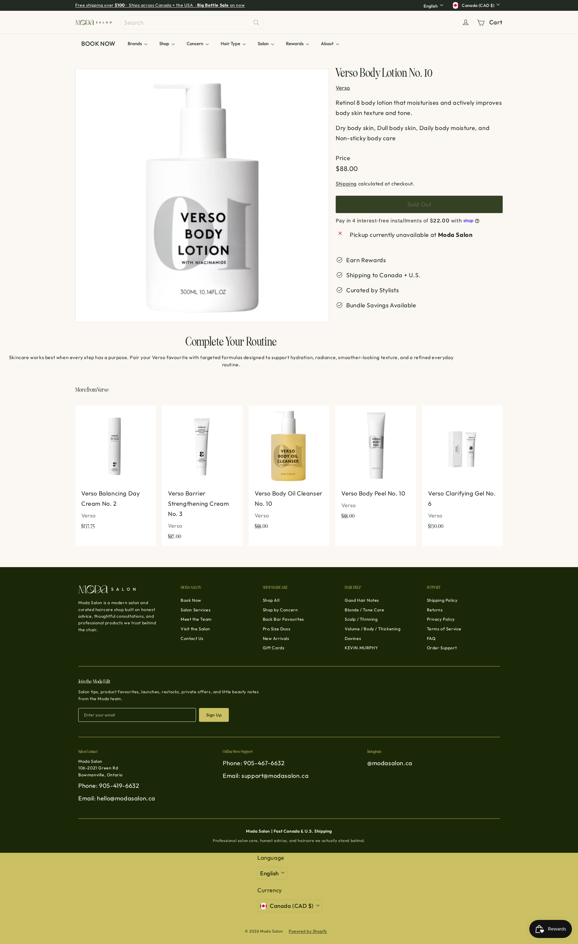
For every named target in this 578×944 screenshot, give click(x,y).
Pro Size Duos (277, 629)
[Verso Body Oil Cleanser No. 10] (289, 470)
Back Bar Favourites (283, 619)
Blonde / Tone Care (364, 610)
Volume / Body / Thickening (373, 629)
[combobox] (191, 22)
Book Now (191, 600)
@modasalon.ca (389, 763)
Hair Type (231, 43)
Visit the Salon (195, 629)
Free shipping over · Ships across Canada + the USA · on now (160, 5)
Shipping (346, 183)
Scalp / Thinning (361, 619)
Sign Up (214, 715)
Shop (164, 43)
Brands (135, 43)
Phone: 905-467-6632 (253, 763)
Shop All (271, 600)
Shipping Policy (442, 600)
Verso (102, 389)
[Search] (256, 22)
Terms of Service (444, 629)
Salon (263, 43)
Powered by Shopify (308, 931)
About (327, 43)
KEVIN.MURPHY (361, 648)
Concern (195, 43)
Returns (435, 610)
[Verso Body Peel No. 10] (375, 465)
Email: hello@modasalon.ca (116, 798)
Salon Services (195, 610)
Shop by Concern (280, 610)
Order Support (442, 648)
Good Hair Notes (362, 600)
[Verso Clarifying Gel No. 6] (462, 470)
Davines (353, 638)
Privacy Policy (441, 619)
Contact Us (192, 638)
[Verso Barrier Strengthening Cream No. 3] (202, 475)
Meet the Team (196, 619)
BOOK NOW (98, 43)
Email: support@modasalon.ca (266, 775)
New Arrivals (276, 638)
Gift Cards (273, 648)
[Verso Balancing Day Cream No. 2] (115, 470)
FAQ (431, 638)
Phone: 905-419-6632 (108, 785)
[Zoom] (202, 195)
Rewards (295, 43)
